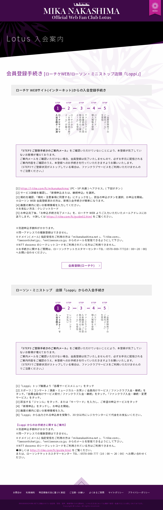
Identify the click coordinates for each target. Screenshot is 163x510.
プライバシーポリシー (139, 492)
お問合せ (17, 492)
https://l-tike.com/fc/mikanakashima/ (44, 188)
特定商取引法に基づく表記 (52, 492)
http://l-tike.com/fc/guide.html (50, 450)
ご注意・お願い (77, 492)
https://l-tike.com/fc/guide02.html (69, 216)
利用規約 (30, 492)
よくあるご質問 (96, 492)
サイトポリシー (116, 492)
